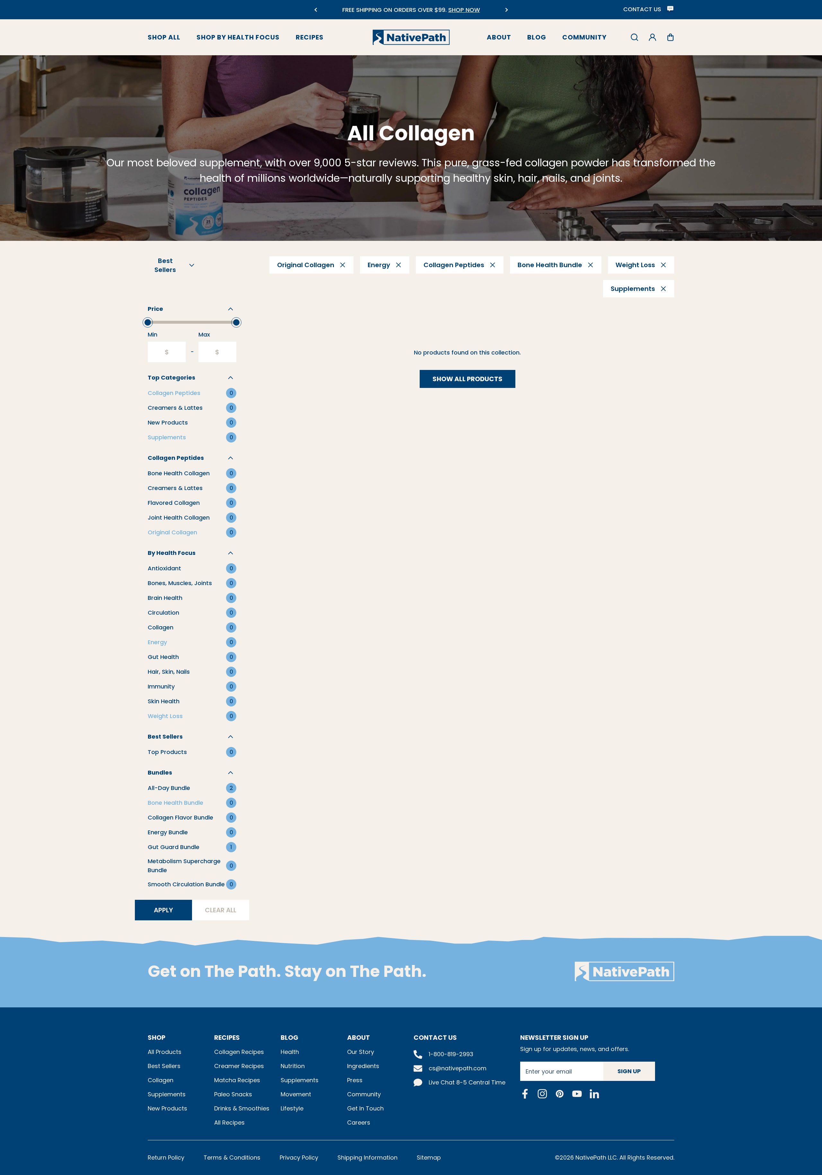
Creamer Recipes (239, 1066)
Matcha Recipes (237, 1080)
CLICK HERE (478, 14)
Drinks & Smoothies (241, 1108)
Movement (296, 1094)
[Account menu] (652, 37)
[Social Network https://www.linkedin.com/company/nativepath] (594, 1093)
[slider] (147, 322)
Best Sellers (164, 1066)
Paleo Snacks (233, 1094)
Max (204, 334)
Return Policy (166, 1157)
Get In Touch (365, 1108)
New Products (167, 1108)
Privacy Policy (299, 1157)
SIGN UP (629, 1071)
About (499, 37)
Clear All (220, 910)
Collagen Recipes (239, 1052)
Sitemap (429, 1157)
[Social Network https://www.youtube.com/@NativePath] (577, 1093)
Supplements (167, 1094)
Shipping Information (367, 1157)
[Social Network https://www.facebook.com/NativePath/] (525, 1094)
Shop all (164, 37)
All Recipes (229, 1122)
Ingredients (363, 1066)
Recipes (310, 37)
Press (355, 1080)
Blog (536, 37)
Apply (163, 910)
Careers (358, 1122)
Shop (156, 1037)
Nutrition (293, 1066)
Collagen (160, 1080)
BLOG (289, 1037)
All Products (164, 1052)
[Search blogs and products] (634, 37)
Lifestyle (292, 1108)
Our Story (360, 1052)
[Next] (507, 10)
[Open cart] (670, 37)
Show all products (468, 378)
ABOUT (358, 1037)
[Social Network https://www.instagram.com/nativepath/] (542, 1094)
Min (152, 334)
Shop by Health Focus (238, 37)
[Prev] (315, 10)
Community (584, 37)
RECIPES (227, 1037)
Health (290, 1052)
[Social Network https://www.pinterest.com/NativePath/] (559, 1094)
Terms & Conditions (232, 1157)
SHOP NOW (320, 10)
